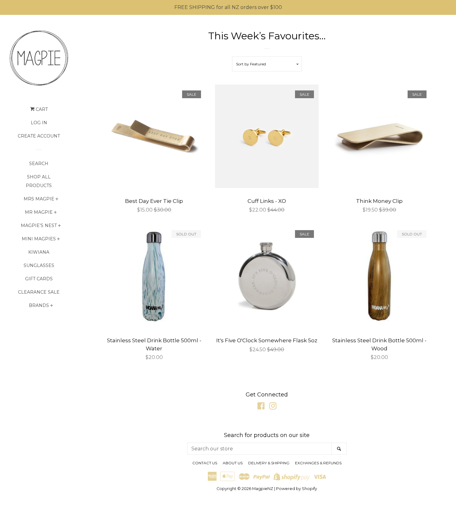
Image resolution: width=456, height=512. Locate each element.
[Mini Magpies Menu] (58, 239)
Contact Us (204, 463)
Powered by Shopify (296, 488)
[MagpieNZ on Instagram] (273, 407)
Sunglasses (39, 265)
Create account (39, 136)
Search (38, 163)
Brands (39, 305)
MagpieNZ (262, 488)
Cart (41, 109)
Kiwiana (38, 252)
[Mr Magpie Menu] (55, 213)
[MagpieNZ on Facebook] (261, 407)
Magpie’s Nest (39, 225)
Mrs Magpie (39, 199)
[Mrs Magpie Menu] (57, 199)
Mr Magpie (39, 212)
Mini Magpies (39, 239)
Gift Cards (39, 279)
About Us (233, 463)
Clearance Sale (39, 292)
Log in (39, 122)
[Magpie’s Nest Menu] (59, 226)
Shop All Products (39, 181)
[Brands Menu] (51, 306)
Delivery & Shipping (268, 463)
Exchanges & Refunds (318, 463)
